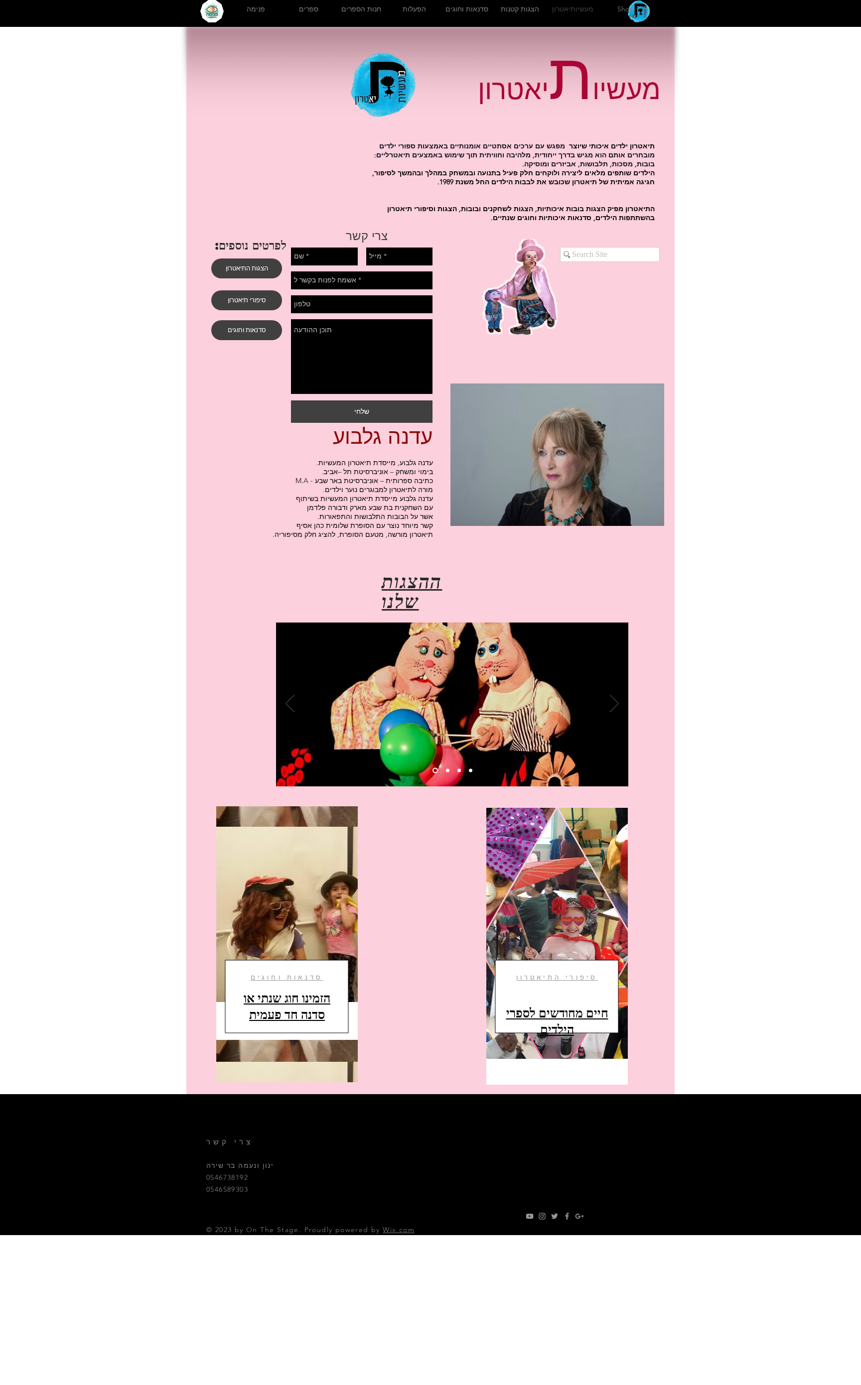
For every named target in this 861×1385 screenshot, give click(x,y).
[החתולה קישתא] (470, 770)
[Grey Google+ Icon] (579, 1216)
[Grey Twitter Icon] (554, 1216)
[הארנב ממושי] (434, 770)
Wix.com (399, 1229)
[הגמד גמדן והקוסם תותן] (446, 770)
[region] (287, 944)
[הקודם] (290, 704)
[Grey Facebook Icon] (567, 1216)
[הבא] (614, 704)
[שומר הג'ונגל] (459, 770)
